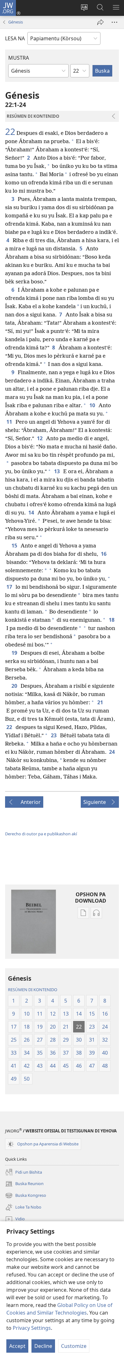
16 (104, 553)
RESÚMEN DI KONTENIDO (32, 989)
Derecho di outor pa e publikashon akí (41, 834)
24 (112, 751)
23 (54, 735)
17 (9, 586)
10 (92, 405)
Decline (43, 1345)
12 (40, 438)
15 (14, 545)
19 (14, 652)
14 (31, 512)
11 (9, 421)
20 (14, 685)
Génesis (15, 22)
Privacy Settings (32, 1327)
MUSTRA (18, 57)
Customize (73, 1345)
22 (10, 131)
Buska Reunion (24, 1184)
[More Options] (114, 22)
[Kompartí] (100, 22)
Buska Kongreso (25, 1195)
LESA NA (15, 38)
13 (57, 471)
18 (112, 619)
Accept (17, 1345)
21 (100, 702)
